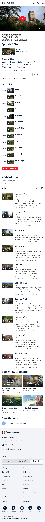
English (4, 518)
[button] (22, 18)
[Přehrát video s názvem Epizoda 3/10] (22, 18)
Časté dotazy (28, 497)
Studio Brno (27, 476)
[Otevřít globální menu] (42, 3)
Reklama (26, 472)
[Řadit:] (41, 188)
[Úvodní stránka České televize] (10, 432)
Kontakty (26, 501)
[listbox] (22, 461)
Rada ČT (26, 484)
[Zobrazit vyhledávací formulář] (33, 3)
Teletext (5, 480)
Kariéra (26, 489)
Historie (29, 75)
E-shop (4, 493)
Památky (36, 75)
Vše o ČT (5, 501)
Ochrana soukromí (14, 518)
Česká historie (7, 78)
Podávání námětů (29, 493)
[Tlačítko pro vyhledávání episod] (36, 188)
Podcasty (5, 484)
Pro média (27, 468)
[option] (8, 461)
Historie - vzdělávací (20, 78)
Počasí (4, 489)
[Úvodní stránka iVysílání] (8, 3)
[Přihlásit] (37, 3)
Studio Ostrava (28, 480)
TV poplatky (6, 476)
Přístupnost (26, 518)
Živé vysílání (6, 472)
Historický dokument (18, 75)
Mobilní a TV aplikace (9, 497)
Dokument (6, 75)
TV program (6, 468)
